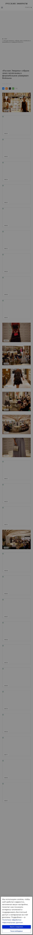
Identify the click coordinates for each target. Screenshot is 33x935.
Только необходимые (16, 931)
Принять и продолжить (16, 926)
